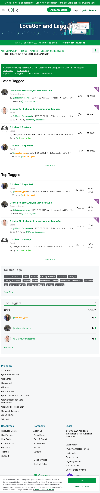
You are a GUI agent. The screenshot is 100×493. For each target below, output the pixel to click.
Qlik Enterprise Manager (12, 406)
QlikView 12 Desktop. (20, 127)
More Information (82, 486)
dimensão (62, 276)
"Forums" (8, 70)
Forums (23, 51)
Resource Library (9, 431)
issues (35, 281)
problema (89, 281)
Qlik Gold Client (8, 415)
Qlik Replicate (7, 391)
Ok (82, 481)
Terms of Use (72, 457)
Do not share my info (76, 469)
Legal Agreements (74, 461)
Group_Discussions (13, 276)
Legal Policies (72, 444)
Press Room (39, 435)
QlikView (5, 387)
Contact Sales (40, 464)
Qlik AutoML (7, 383)
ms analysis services (49, 281)
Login (38, 2)
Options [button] (95, 50)
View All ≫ (50, 165)
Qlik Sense (6, 379)
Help (75, 10)
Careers (37, 451)
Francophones (17, 94)
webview (60, 285)
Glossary (5, 447)
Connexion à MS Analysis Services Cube (31, 90)
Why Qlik (5, 419)
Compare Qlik (7, 443)
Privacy (36, 447)
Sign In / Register (88, 10)
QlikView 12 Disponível (21, 145)
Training (5, 451)
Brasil (12, 112)
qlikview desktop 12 (35, 285)
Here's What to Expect (73, 42)
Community (23, 70)
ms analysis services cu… (71, 281)
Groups (34, 51)
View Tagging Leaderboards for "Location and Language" (50, 302)
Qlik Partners (7, 435)
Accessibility (39, 443)
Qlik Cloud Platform (10, 374)
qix (6, 285)
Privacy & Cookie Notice (77, 449)
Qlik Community (9, 51)
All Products (6, 370)
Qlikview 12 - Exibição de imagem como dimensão (35, 109)
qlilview (50, 285)
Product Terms (72, 465)
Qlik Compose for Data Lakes (15, 395)
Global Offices (40, 460)
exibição (72, 276)
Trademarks (71, 453)
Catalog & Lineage (10, 411)
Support (5, 456)
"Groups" (79, 67)
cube (26, 276)
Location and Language (49, 26)
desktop (34, 276)
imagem (26, 281)
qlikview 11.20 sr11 (17, 285)
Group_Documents (13, 281)
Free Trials (6, 439)
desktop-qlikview (47, 276)
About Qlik (38, 431)
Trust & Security (41, 439)
